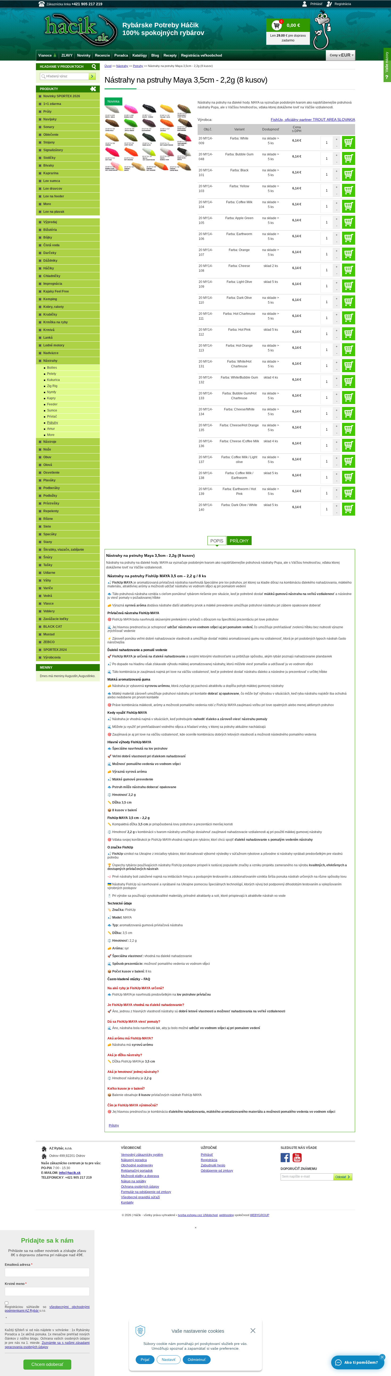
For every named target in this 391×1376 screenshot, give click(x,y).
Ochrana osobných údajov (140, 1186)
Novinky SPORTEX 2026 (61, 96)
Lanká (48, 337)
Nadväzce (51, 353)
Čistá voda (51, 245)
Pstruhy (138, 65)
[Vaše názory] (387, 65)
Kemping (50, 299)
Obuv (47, 457)
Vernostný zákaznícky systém (142, 1155)
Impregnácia (52, 284)
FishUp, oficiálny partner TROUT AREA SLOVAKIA (313, 119)
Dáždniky (50, 260)
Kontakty (127, 1202)
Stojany (49, 142)
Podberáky (51, 488)
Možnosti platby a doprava (140, 1176)
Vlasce (48, 603)
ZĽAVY (67, 55)
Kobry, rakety (53, 307)
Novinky (83, 55)
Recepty (170, 55)
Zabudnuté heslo (213, 1165)
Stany (47, 542)
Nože (47, 449)
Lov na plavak (53, 212)
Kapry (51, 398)
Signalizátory (53, 150)
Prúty (47, 111)
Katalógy (139, 55)
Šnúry (47, 557)
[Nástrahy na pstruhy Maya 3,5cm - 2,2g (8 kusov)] (148, 137)
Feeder (52, 404)
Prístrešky (51, 503)
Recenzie (102, 55)
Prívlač (52, 416)
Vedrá (47, 596)
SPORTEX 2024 (55, 650)
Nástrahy (122, 65)
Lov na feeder (53, 196)
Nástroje (49, 442)
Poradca (121, 55)
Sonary (48, 127)
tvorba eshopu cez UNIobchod (198, 1215)
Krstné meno (14, 1284)
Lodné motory (53, 345)
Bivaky (48, 165)
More (47, 204)
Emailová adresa (17, 1265)
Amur (51, 429)
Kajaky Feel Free (56, 291)
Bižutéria (50, 230)
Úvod (108, 65)
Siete (47, 526)
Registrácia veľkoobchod (201, 55)
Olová (47, 465)
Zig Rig (52, 386)
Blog (155, 55)
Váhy (47, 580)
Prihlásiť (316, 4)
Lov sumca (51, 181)
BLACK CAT (52, 626)
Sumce (52, 410)
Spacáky (50, 534)
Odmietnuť (197, 1359)
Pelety (51, 374)
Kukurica (53, 380)
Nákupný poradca (134, 1160)
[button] (382, 1357)
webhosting (226, 1215)
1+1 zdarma (52, 104)
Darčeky (49, 253)
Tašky (47, 565)
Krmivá (49, 330)
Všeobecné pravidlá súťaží (140, 1197)
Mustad (49, 634)
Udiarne (49, 573)
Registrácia (343, 4)
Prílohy (239, 541)
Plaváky (49, 480)
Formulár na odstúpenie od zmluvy (146, 1192)
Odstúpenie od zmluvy (217, 1171)
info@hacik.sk (70, 1173)
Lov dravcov (52, 188)
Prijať (145, 1359)
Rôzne (48, 519)
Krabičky (50, 314)
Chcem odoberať (47, 1364)
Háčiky (48, 268)
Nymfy (51, 392)
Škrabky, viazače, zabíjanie (63, 549)
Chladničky (51, 276)
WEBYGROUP (259, 1215)
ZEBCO (49, 642)
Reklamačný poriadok (137, 1171)
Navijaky (50, 119)
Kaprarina (51, 173)
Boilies (52, 368)
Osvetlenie (51, 472)
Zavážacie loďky (55, 619)
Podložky (50, 496)
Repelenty (51, 511)
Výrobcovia (52, 657)
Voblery (49, 611)
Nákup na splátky (133, 1181)
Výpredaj (50, 222)
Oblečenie (51, 135)
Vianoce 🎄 (47, 55)
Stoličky (49, 158)
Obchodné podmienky (137, 1165)
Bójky (47, 237)
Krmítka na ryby (55, 322)
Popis (216, 541)
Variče (48, 588)
